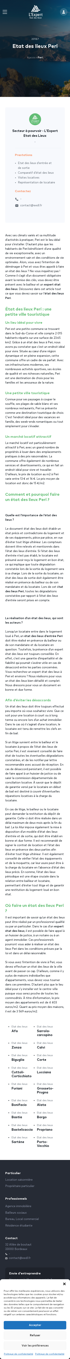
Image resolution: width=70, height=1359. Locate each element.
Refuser (35, 1335)
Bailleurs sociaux (16, 1212)
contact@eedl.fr (31, 205)
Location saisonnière (19, 1179)
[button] (64, 1284)
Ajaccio (31, 57)
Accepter (35, 1325)
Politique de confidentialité (18, 1354)
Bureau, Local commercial (22, 1219)
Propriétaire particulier (19, 1186)
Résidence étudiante (18, 1225)
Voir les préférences (35, 1345)
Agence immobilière (18, 1206)
